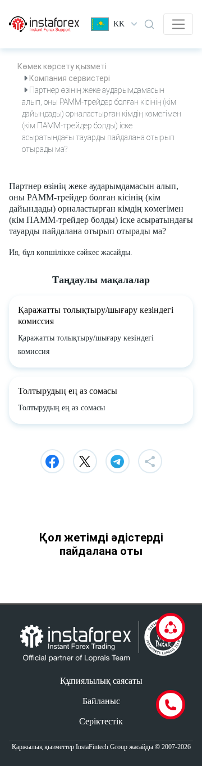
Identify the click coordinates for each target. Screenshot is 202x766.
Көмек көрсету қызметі (62, 66)
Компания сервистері (69, 78)
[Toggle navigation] (178, 24)
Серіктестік (101, 721)
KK (119, 24)
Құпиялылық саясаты (101, 681)
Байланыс (101, 701)
